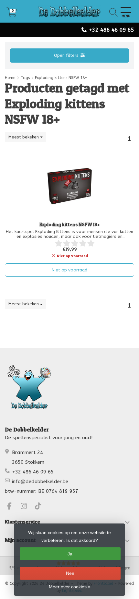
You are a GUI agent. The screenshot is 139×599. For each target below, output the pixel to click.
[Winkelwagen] (11, 14)
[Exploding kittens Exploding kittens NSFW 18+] (69, 186)
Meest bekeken (24, 137)
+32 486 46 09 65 (111, 30)
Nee (70, 573)
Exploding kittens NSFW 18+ (69, 225)
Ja (70, 553)
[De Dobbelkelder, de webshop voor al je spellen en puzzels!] (69, 11)
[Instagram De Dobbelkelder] (26, 507)
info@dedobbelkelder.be (40, 481)
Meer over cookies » (70, 586)
